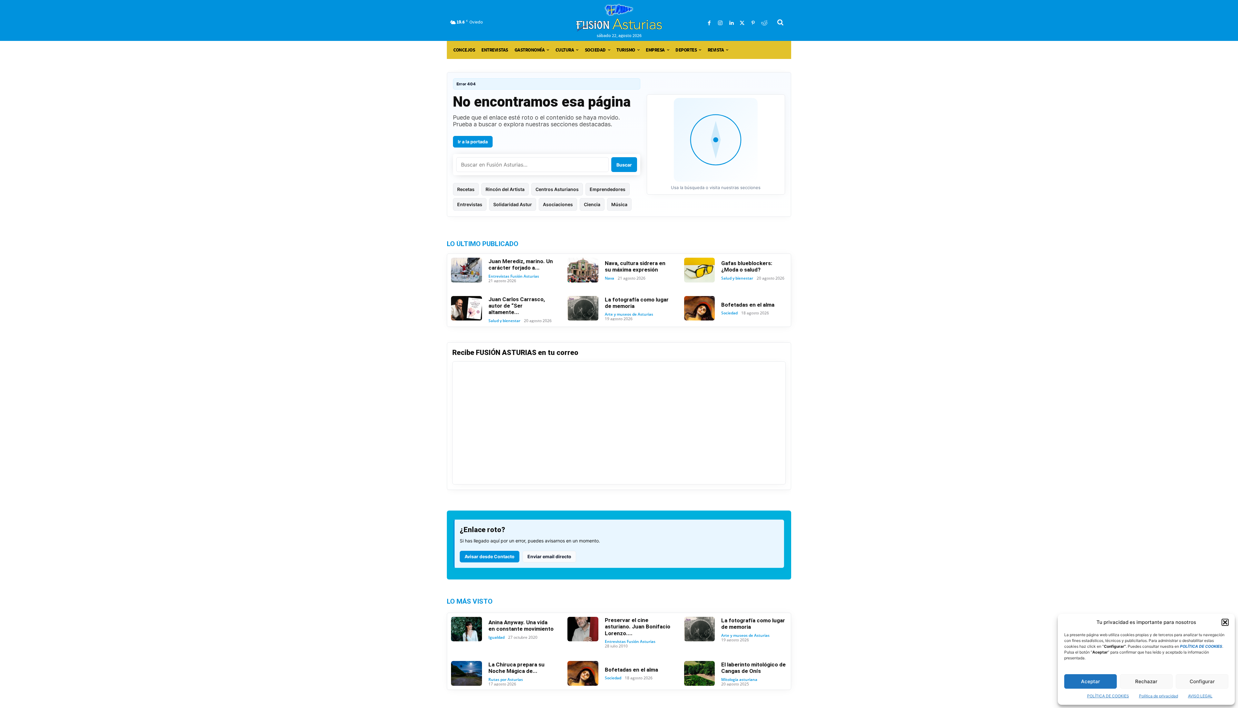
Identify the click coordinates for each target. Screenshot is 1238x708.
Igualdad (496, 637)
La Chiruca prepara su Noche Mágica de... (516, 667)
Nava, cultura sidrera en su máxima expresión (635, 266)
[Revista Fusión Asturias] (619, 17)
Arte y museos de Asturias (629, 314)
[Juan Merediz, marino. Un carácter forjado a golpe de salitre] (466, 270)
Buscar (624, 164)
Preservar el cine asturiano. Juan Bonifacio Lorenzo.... (637, 626)
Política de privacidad (1158, 696)
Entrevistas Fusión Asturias (513, 276)
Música (619, 204)
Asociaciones (558, 204)
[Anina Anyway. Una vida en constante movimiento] (466, 629)
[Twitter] (742, 23)
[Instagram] (720, 23)
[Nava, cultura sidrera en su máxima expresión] (582, 270)
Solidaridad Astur (512, 204)
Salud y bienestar (737, 278)
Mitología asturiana (739, 680)
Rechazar (1146, 681)
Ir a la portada (473, 141)
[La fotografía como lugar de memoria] (582, 308)
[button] (1225, 622)
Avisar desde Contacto (490, 556)
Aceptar (1090, 681)
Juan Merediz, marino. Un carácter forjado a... (520, 264)
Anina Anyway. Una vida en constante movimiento (521, 625)
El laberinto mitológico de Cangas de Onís (753, 667)
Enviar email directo (549, 556)
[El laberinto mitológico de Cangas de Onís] (699, 673)
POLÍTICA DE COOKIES (1108, 696)
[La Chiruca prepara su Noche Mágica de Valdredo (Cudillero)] (466, 673)
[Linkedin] (731, 23)
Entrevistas (469, 204)
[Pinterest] (753, 23)
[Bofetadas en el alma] (699, 308)
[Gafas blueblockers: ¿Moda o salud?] (699, 270)
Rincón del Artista (505, 189)
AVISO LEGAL (1200, 696)
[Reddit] (764, 23)
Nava (609, 278)
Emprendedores (607, 189)
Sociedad (729, 313)
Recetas (466, 189)
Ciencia (592, 204)
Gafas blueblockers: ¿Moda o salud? (746, 266)
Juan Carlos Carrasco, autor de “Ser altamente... (516, 306)
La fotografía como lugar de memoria (637, 302)
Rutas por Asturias (505, 680)
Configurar (1202, 681)
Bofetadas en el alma (747, 304)
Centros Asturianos (557, 189)
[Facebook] (709, 23)
